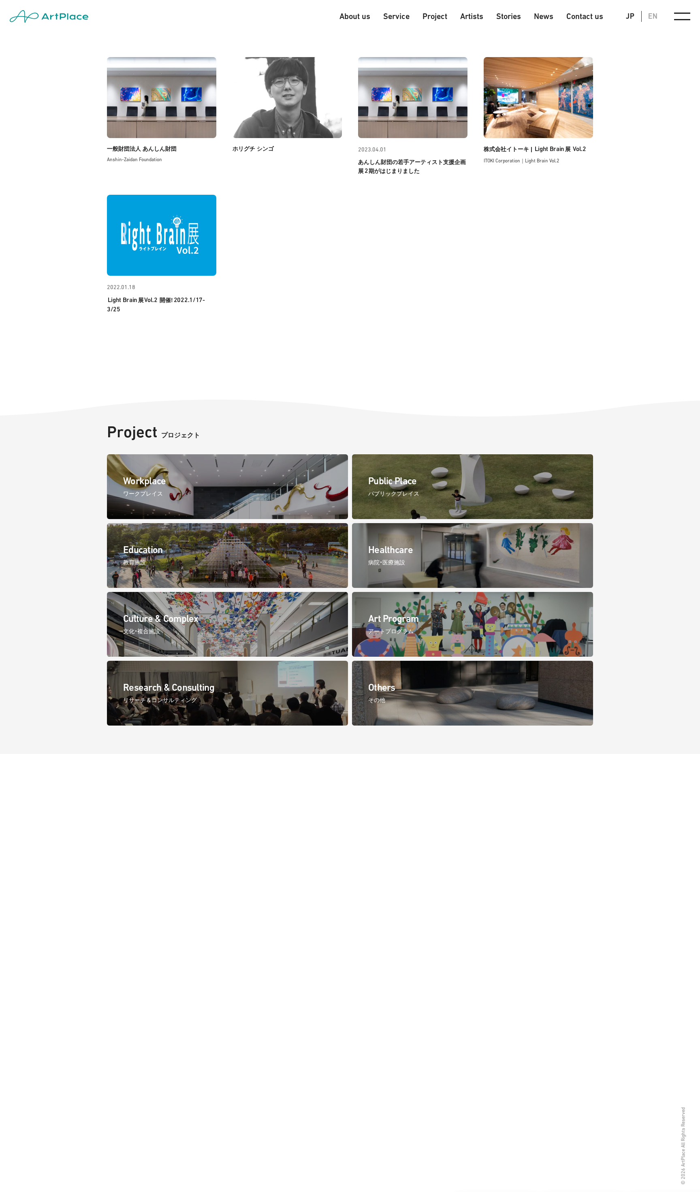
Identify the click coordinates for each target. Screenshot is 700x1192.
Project (435, 16)
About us (354, 16)
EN (653, 16)
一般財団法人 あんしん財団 (142, 148)
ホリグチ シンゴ (253, 148)
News (543, 16)
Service (396, 16)
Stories (508, 16)
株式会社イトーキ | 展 (535, 149)
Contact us (584, 16)
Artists (471, 16)
